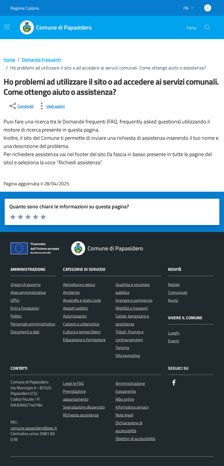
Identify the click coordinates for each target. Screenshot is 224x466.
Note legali (124, 415)
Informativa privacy (132, 407)
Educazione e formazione (84, 339)
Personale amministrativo (32, 324)
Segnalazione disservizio (84, 407)
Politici (16, 316)
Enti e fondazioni (24, 308)
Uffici (15, 300)
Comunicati (177, 292)
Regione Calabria (24, 8)
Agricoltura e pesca (79, 284)
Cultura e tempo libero (81, 332)
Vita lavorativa (128, 355)
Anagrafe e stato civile (82, 300)
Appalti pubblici (75, 308)
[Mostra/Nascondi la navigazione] (7, 26)
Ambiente (71, 292)
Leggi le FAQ (73, 383)
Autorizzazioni (75, 316)
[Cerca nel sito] (207, 27)
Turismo (122, 347)
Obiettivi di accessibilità (135, 438)
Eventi (173, 341)
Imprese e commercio (134, 300)
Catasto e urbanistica (81, 324)
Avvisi (173, 300)
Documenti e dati (24, 332)
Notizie (174, 284)
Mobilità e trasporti (132, 308)
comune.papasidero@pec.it (33, 428)
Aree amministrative (28, 292)
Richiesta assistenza (81, 415)
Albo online (125, 399)
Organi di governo (25, 284)
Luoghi (173, 333)
